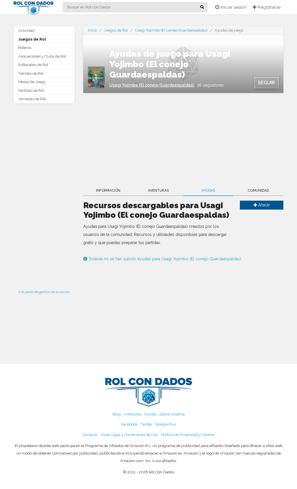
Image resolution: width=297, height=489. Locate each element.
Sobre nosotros (172, 414)
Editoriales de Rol (33, 65)
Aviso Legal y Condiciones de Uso (129, 435)
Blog (117, 414)
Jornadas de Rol (32, 99)
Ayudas (208, 190)
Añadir (263, 205)
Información (108, 190)
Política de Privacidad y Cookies (188, 435)
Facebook (129, 424)
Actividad (26, 30)
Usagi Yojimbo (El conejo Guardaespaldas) (171, 30)
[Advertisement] (44, 195)
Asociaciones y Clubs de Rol (42, 56)
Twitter (146, 424)
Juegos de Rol (32, 39)
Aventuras (158, 190)
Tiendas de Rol (31, 73)
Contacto (89, 435)
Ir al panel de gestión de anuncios (44, 292)
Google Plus (165, 424)
